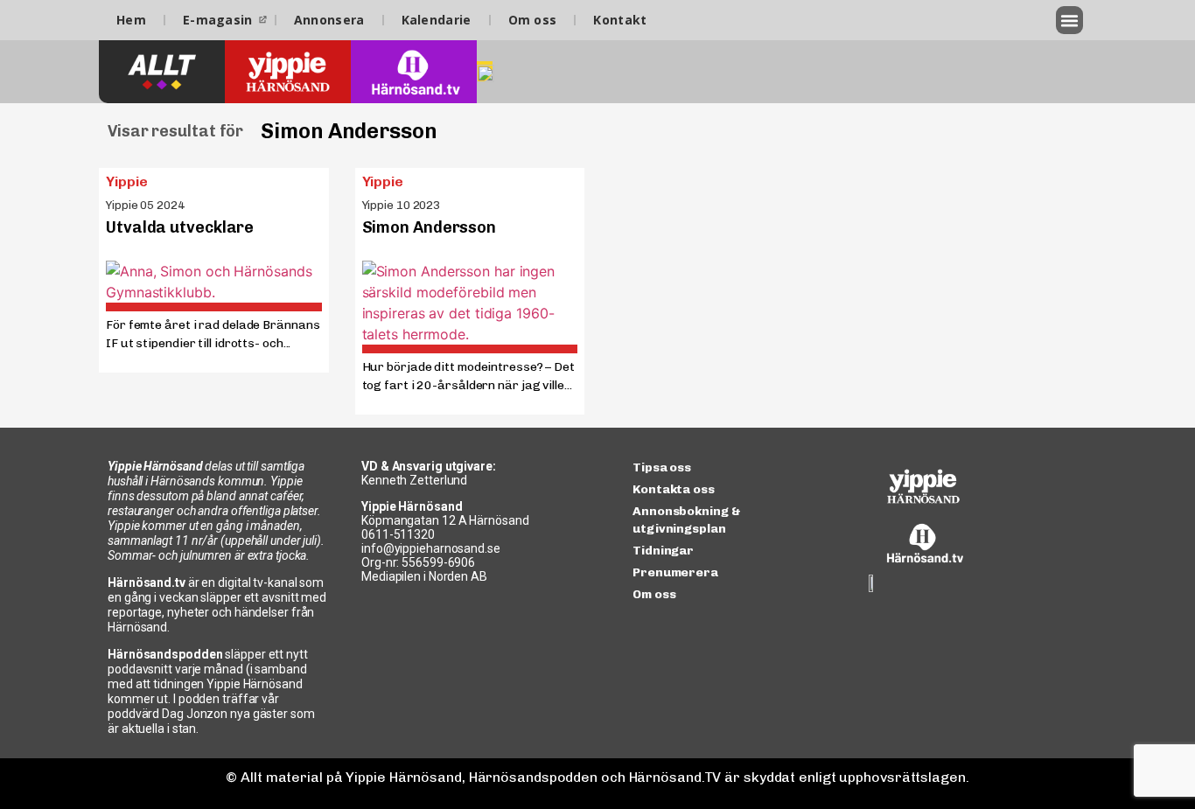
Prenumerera (675, 572)
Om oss (532, 19)
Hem (131, 19)
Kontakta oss (673, 489)
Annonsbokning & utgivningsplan (686, 520)
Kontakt (619, 19)
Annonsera (329, 19)
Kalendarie (437, 19)
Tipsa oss (661, 467)
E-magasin (218, 19)
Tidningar (663, 550)
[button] (1070, 20)
